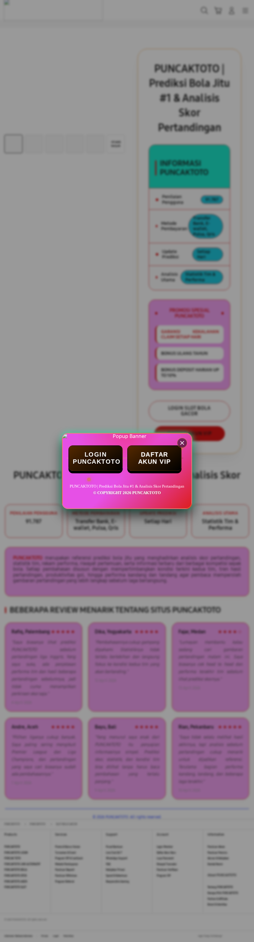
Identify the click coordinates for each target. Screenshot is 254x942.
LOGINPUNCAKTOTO (96, 458)
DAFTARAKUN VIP (154, 458)
